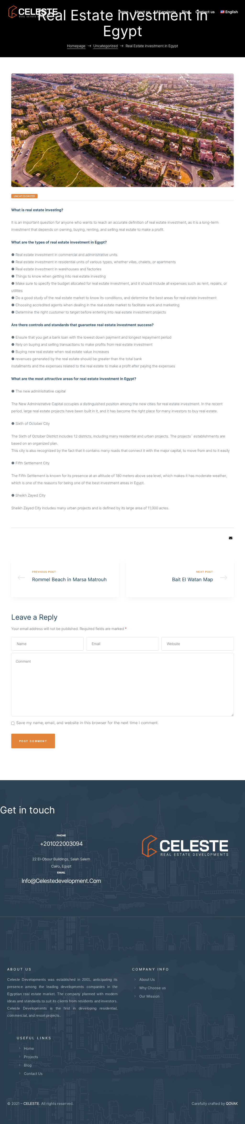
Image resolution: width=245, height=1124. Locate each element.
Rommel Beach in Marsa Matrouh (65, 577)
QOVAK (232, 1103)
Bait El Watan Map (180, 577)
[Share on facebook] (209, 538)
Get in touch (27, 810)
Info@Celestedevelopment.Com (61, 880)
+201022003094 (61, 843)
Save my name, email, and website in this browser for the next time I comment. (87, 722)
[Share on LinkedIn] (223, 538)
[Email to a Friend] (230, 538)
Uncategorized (24, 196)
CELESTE (31, 1103)
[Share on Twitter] (216, 538)
